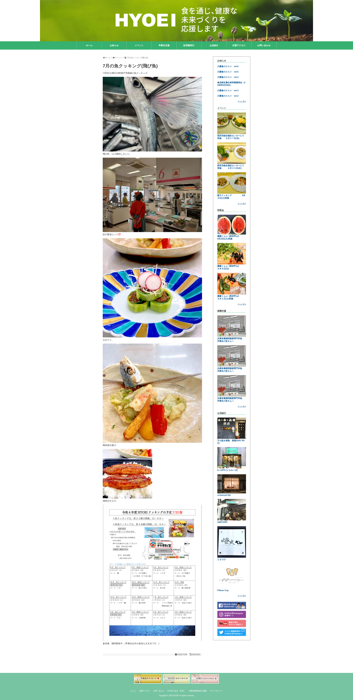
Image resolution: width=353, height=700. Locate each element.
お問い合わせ (264, 45)
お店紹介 (214, 45)
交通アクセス (239, 45)
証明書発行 (188, 45)
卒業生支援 (164, 45)
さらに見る (242, 101)
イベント (139, 45)
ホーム (89, 45)
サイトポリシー (216, 691)
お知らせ (114, 45)
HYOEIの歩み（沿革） (176, 691)
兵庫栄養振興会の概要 (198, 691)
